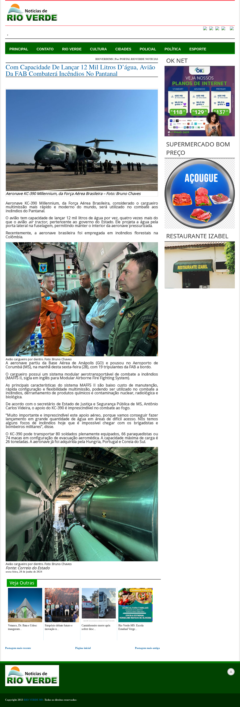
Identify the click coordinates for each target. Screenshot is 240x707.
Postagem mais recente (18, 648)
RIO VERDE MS (33, 699)
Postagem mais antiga (147, 648)
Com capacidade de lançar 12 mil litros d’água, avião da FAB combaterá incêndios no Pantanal (80, 70)
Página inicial (83, 648)
